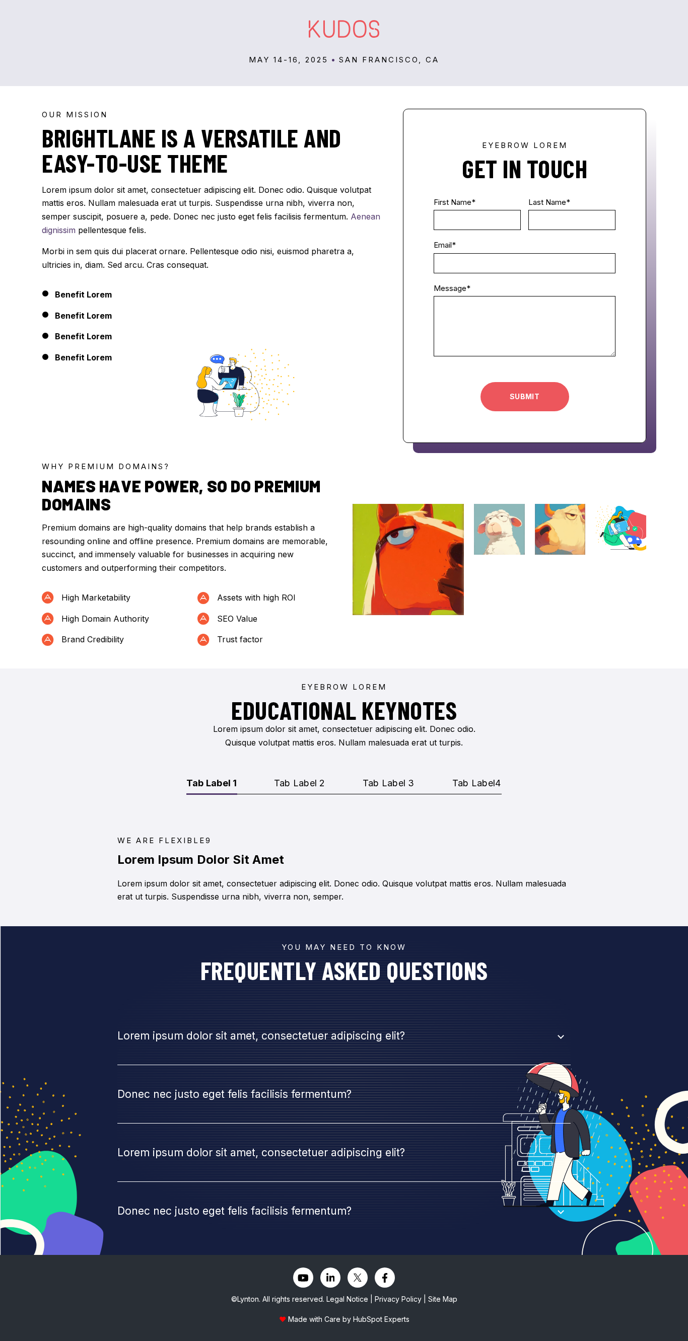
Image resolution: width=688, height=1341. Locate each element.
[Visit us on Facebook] (385, 1278)
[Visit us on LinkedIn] (330, 1278)
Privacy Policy (398, 1299)
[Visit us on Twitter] (358, 1278)
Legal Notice (347, 1299)
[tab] (211, 784)
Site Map (442, 1299)
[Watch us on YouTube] (303, 1278)
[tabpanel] (344, 869)
